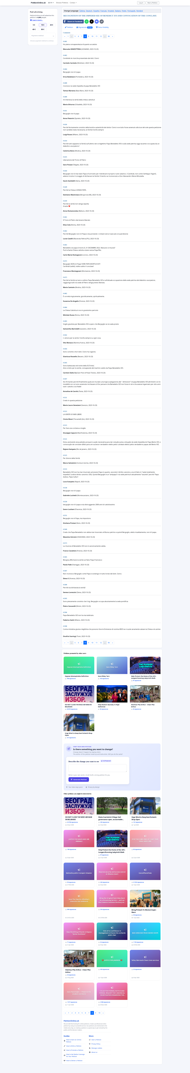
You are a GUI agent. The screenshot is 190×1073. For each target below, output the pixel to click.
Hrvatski (111, 11)
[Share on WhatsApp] (87, 21)
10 (92, 36)
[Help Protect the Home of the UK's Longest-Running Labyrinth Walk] (145, 670)
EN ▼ (52, 2)
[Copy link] (102, 21)
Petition (70, 27)
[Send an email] (97, 21)
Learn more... (37, 20)
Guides (67, 1036)
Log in (141, 3)
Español (96, 11)
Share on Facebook (74, 21)
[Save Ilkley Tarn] (112, 669)
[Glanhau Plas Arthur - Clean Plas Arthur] (145, 698)
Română (139, 11)
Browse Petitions (62, 3)
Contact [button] (73, 3)
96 (109, 36)
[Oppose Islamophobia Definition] (79, 669)
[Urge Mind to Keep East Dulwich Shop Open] (79, 727)
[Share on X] (92, 21)
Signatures (85, 27)
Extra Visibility (103, 27)
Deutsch (89, 11)
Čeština (82, 11)
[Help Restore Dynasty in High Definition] (112, 698)
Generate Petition (80, 779)
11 (96, 36)
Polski (124, 11)
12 (101, 36)
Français (103, 11)
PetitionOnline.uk (38, 3)
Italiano (118, 11)
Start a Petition (152, 3)
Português (131, 11)
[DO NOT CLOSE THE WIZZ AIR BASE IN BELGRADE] (79, 698)
